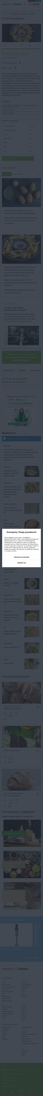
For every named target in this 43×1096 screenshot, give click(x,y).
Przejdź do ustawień (21, 557)
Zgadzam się (21, 563)
